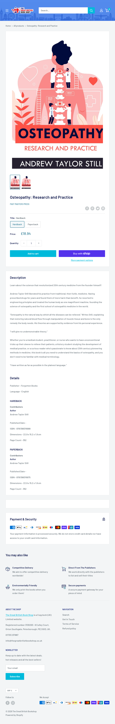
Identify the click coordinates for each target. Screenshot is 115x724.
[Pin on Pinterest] (92, 208)
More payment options (82, 260)
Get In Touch (68, 619)
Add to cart (33, 253)
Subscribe (15, 676)
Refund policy (69, 628)
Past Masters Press (19, 204)
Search (65, 614)
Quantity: (14, 243)
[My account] (101, 10)
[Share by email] (103, 208)
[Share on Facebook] (87, 208)
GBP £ (9, 690)
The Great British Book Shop (19, 615)
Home (8, 26)
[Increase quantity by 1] (39, 243)
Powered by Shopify (14, 715)
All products (19, 26)
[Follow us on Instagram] (13, 703)
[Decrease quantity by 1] (24, 243)
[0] (107, 10)
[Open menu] (7, 10)
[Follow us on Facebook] (8, 703)
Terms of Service (70, 623)
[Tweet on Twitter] (98, 208)
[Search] (91, 10)
